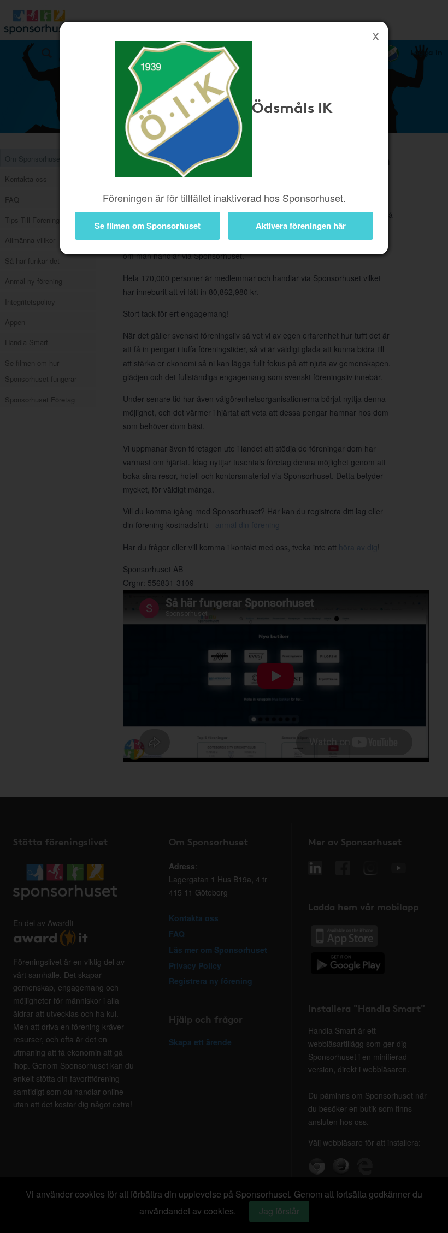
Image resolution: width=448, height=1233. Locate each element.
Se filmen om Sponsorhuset (148, 226)
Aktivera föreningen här (301, 226)
